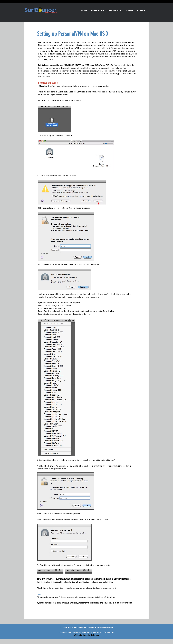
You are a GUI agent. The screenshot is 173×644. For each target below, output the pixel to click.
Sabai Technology (92, 635)
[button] (97, 10)
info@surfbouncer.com (124, 603)
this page (91, 597)
